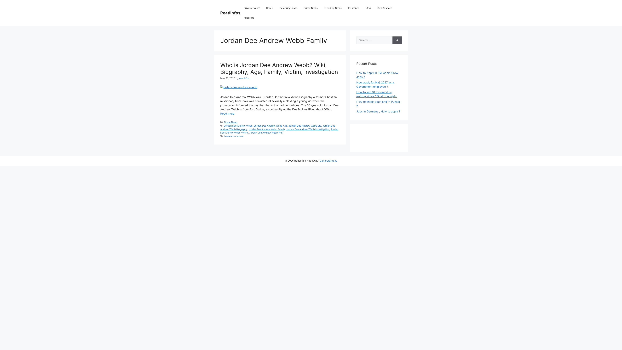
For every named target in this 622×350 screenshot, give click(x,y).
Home (269, 8)
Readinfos (230, 13)
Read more (227, 113)
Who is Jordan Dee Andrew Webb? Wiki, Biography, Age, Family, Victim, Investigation (279, 68)
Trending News (333, 8)
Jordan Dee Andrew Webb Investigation (307, 129)
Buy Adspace (384, 8)
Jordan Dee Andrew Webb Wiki (266, 132)
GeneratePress (328, 160)
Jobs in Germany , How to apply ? (378, 111)
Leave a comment (233, 136)
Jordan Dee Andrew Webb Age (270, 125)
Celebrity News (288, 8)
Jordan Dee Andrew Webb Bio (305, 125)
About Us (249, 17)
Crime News (311, 8)
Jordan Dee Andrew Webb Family (267, 129)
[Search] (397, 40)
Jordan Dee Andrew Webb (238, 125)
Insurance (353, 8)
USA (368, 8)
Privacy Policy (252, 8)
